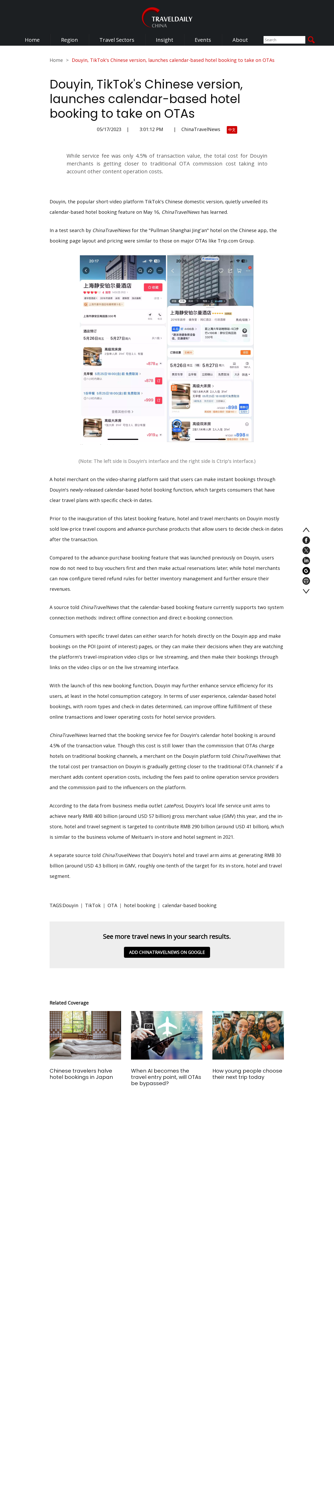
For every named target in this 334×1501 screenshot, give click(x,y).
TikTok (93, 905)
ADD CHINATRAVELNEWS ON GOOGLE (167, 952)
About (240, 39)
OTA (112, 905)
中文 (232, 129)
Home (32, 39)
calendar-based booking (189, 905)
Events (203, 39)
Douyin (70, 905)
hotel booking (140, 905)
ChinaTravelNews (200, 129)
